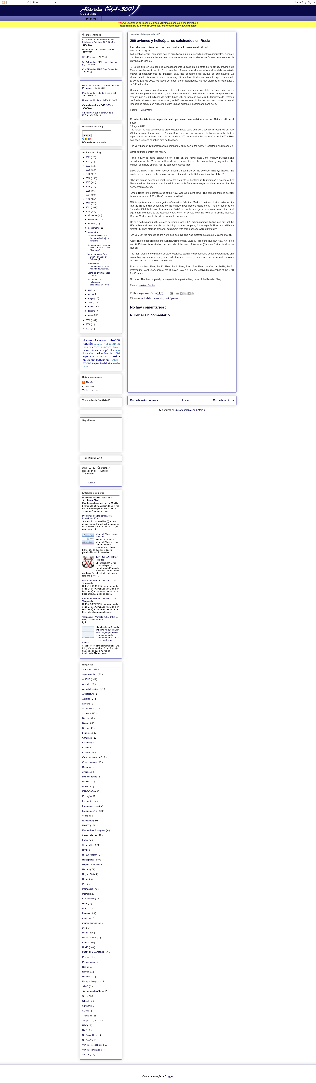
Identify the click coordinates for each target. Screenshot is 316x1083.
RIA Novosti (145, 109)
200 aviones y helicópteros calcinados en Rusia (98, 282)
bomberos (87, 733)
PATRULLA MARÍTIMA (93, 952)
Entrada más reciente (144, 400)
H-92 (84, 850)
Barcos (86, 718)
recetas (86, 971)
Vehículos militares (91, 1050)
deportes (98, 344)
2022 (88, 161)
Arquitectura (88, 694)
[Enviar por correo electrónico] (177, 293)
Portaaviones (88, 962)
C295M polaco (89, 57)
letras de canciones (96, 359)
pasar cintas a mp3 (95, 350)
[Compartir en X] (185, 293)
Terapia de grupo (90, 1020)
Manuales (87, 913)
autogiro (86, 704)
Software (86, 1006)
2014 (88, 195)
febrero (91, 311)
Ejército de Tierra (90, 806)
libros (85, 903)
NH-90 (85, 947)
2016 (88, 186)
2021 (88, 166)
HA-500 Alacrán (90, 855)
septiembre (93, 228)
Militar (85, 932)
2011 (88, 207)
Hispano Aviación (90, 864)
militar (100, 353)
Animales (87, 684)
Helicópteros (171, 298)
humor (116, 347)
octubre (92, 223)
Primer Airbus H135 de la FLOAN (98, 49)
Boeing (86, 728)
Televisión (87, 1015)
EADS (85, 786)
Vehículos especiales (92, 1045)
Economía (87, 801)
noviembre (93, 219)
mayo (91, 298)
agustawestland (90, 674)
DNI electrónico (90, 776)
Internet (86, 894)
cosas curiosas (102, 347)
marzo (91, 306)
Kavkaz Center (147, 285)
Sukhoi (86, 1011)
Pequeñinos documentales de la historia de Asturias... (99, 266)
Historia (86, 869)
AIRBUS (86, 679)
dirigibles (86, 772)
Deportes (87, 767)
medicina (87, 918)
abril (90, 302)
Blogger (86, 723)
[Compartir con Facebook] (189, 293)
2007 (88, 328)
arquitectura (88, 356)
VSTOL (86, 1054)
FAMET (115, 359)
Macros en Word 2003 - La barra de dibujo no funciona (99, 238)
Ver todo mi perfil (90, 390)
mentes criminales (91, 923)
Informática (88, 889)
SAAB (85, 986)
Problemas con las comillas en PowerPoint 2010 (97, 517)
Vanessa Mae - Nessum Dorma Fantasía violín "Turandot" (99, 247)
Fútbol (85, 840)
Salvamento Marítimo (92, 991)
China (85, 747)
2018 (88, 178)
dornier (87, 347)
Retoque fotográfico (92, 981)
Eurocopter (87, 820)
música (115, 356)
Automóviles (88, 708)
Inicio (185, 400)
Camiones (87, 738)
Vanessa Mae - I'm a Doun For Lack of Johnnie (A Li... (97, 257)
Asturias (86, 699)
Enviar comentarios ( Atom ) (190, 409)
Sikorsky (86, 1001)
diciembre (93, 215)
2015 (88, 191)
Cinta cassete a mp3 (92, 757)
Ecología (86, 796)
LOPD (85, 908)
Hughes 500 (88, 874)
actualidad (147, 298)
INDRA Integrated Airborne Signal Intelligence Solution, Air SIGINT (98, 40)
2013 (88, 199)
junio (90, 294)
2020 (88, 170)
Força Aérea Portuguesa (94, 830)
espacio (86, 816)
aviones (158, 298)
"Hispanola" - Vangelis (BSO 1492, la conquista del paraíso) (100, 618)
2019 (88, 174)
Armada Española (91, 689)
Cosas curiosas (90, 762)
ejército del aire (103, 363)
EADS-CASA (88, 791)
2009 (88, 320)
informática (102, 356)
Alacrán (89, 382)
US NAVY (87, 1040)
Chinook (86, 752)
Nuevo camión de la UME (94, 100)
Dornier (86, 781)
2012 (88, 203)
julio (90, 290)
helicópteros (112, 343)
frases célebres (90, 835)
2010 (88, 211)
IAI (84, 884)
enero (91, 315)
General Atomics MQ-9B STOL (97, 105)
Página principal (90, 18)
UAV (84, 1025)
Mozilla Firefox (89, 937)
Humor (85, 879)
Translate (90, 482)
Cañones (86, 742)
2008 (88, 324)
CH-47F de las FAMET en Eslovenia (99, 69)
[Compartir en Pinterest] (192, 293)
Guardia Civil (112, 353)
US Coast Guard (90, 1035)
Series (85, 996)
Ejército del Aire (90, 811)
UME (85, 1030)
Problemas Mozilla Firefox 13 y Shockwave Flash (97, 499)
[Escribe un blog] (181, 293)
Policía (86, 957)
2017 (88, 182)
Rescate (86, 976)
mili (84, 928)
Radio (85, 967)
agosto (91, 232)
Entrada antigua (223, 400)
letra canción (88, 898)
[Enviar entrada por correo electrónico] (171, 293)
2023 (88, 157)
